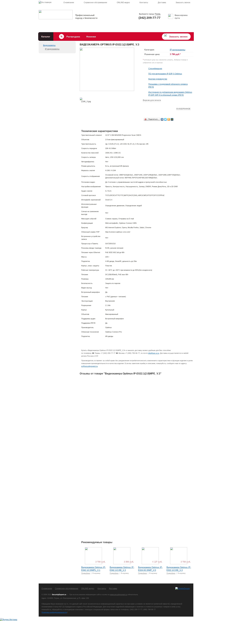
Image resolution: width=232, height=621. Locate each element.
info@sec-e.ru (153, 353)
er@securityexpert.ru (89, 366)
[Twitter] (165, 119)
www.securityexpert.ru (118, 594)
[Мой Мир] (172, 119)
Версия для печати (152, 100)
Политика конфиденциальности (54, 612)
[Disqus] (136, 417)
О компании (68, 2)
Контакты (144, 2)
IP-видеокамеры (52, 49)
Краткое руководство (157, 79)
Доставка (162, 2)
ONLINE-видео (123, 2)
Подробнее (85, 573)
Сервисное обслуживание (95, 2)
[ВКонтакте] (162, 119)
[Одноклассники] (168, 119)
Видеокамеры (49, 45)
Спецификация (155, 68)
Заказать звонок (183, 2)
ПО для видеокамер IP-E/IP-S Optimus (165, 74)
